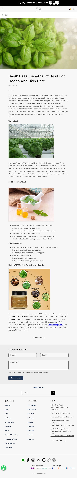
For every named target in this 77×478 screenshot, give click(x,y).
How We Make (9, 422)
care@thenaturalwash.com (64, 417)
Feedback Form (10, 443)
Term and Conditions (11, 435)
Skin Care (31, 413)
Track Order (8, 447)
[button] (74, 9)
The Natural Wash (40, 473)
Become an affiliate (11, 439)
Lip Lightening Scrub (55, 325)
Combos (30, 435)
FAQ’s (6, 413)
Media (7, 430)
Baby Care (31, 426)
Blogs (6, 409)
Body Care (31, 430)
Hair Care (31, 418)
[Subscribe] (53, 393)
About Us (8, 405)
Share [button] (12, 90)
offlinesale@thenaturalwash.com (62, 436)
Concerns (31, 439)
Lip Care (30, 422)
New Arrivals (32, 409)
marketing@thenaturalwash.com (62, 425)
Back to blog (40, 338)
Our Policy (8, 418)
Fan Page (8, 426)
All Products (31, 405)
